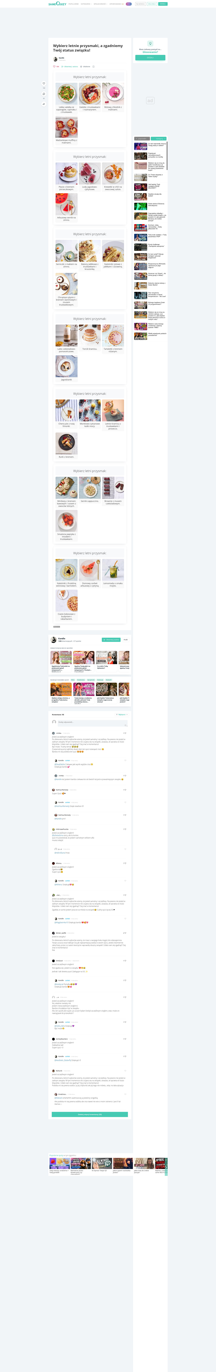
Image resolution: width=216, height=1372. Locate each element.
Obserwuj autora (112, 640)
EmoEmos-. (62, 1094)
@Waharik (59, 1098)
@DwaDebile (60, 764)
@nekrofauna (60, 852)
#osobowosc (81, 680)
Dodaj (163, 4)
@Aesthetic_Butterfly (63, 1060)
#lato (72, 680)
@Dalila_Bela (60, 1026)
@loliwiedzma (57, 835)
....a (57, 997)
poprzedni (142, 138)
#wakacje (100, 680)
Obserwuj (71, 66)
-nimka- (59, 733)
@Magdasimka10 (61, 922)
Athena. (59, 863)
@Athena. (58, 884)
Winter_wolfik (61, 933)
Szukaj (141, 4)
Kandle (61, 58)
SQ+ (128, 4)
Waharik (59, 1071)
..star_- (58, 895)
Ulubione (86, 66)
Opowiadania (116, 4)
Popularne (74, 4)
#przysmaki (90, 680)
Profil (126, 640)
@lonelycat (59, 984)
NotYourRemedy (62, 790)
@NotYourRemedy (62, 806)
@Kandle (58, 779)
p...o (60, 849)
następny (159, 138)
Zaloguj (152, 4)
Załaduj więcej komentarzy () (90, 1114)
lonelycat (59, 961)
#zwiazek (108, 680)
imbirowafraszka (62, 829)
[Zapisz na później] (93, 66)
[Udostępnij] (44, 104)
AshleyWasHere (62, 1039)
